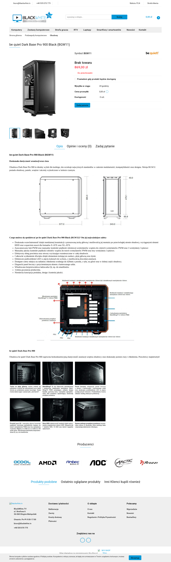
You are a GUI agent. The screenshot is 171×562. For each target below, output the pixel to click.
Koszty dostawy (55, 517)
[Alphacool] (22, 463)
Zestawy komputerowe (39, 30)
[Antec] (73, 463)
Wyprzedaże (132, 509)
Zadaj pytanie (82, 105)
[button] (58, 503)
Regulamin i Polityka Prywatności (102, 517)
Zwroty (51, 513)
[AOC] (98, 463)
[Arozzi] (149, 463)
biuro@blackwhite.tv (22, 523)
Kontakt (142, 30)
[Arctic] (123, 463)
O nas (90, 509)
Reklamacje (53, 509)
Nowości (131, 30)
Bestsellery (131, 517)
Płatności (52, 521)
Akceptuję (135, 558)
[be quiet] (152, 53)
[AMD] (47, 463)
